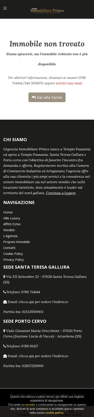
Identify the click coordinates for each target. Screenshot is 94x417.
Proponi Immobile (16, 242)
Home (8, 212)
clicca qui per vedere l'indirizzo (43, 302)
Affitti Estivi (12, 224)
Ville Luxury (11, 218)
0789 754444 (30, 292)
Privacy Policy (13, 259)
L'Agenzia (10, 236)
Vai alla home (49, 97)
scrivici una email (69, 83)
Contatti (9, 247)
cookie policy (54, 412)
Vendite (9, 230)
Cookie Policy (13, 253)
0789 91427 (29, 346)
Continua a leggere (61, 193)
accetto (30, 404)
